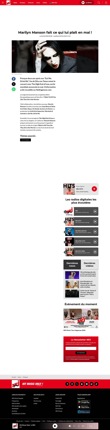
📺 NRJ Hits (53, 2)
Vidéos (45, 2)
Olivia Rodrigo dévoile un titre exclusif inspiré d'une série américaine (88, 274)
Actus (38, 2)
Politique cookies (51, 421)
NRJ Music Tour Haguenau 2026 (74, 330)
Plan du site (19, 421)
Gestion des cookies (88, 421)
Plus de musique (91, 426)
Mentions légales (35, 421)
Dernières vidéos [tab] (89, 264)
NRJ (76, 210)
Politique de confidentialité (65, 421)
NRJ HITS (79, 189)
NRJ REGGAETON (81, 231)
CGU (43, 421)
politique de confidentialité (84, 359)
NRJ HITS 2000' (80, 251)
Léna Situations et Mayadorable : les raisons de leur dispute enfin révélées (88, 284)
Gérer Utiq (78, 421)
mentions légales (74, 359)
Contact (27, 421)
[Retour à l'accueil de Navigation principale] (8, 2)
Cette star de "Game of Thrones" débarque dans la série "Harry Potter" (88, 293)
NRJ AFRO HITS (80, 241)
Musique (22, 2)
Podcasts (31, 2)
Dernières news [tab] (72, 264)
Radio (15, 2)
